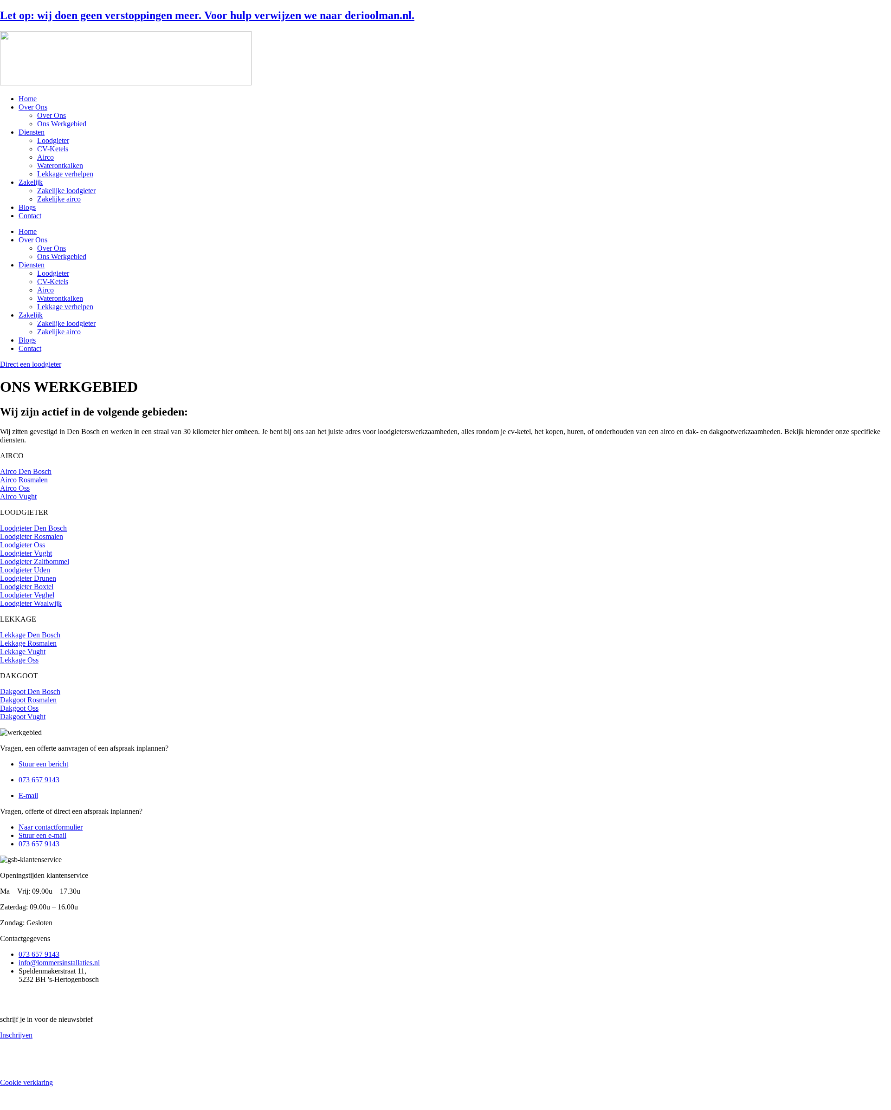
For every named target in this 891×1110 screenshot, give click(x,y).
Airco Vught (18, 496)
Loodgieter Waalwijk (31, 603)
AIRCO (12, 456)
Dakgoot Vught (22, 717)
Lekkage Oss (19, 660)
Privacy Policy (21, 1067)
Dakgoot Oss (19, 708)
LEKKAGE (18, 619)
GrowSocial (220, 1098)
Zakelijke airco (59, 199)
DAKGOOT (19, 676)
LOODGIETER (24, 512)
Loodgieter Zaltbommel (34, 561)
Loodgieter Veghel (27, 595)
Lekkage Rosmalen (28, 643)
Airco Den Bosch (26, 471)
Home (28, 99)
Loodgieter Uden (25, 570)
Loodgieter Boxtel (26, 587)
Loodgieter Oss (22, 545)
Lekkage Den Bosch (30, 635)
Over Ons (33, 107)
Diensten (32, 132)
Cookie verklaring (26, 1082)
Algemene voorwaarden (35, 1051)
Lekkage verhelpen (65, 174)
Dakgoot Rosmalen (28, 700)
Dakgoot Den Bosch (30, 691)
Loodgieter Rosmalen (31, 536)
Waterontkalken (60, 165)
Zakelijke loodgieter (66, 191)
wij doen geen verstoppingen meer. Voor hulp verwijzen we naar (207, 15)
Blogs (27, 207)
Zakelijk (31, 182)
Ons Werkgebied (61, 124)
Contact (30, 216)
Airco (45, 157)
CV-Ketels (52, 149)
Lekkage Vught (22, 652)
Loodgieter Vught (26, 553)
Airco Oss (15, 488)
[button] (445, 456)
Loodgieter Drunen (28, 578)
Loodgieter (53, 140)
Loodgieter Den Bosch (33, 528)
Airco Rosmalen (24, 480)
